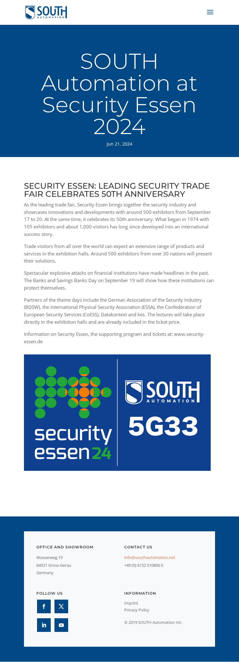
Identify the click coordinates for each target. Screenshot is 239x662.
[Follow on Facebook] (44, 606)
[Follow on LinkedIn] (44, 625)
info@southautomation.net (149, 557)
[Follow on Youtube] (61, 625)
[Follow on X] (61, 606)
